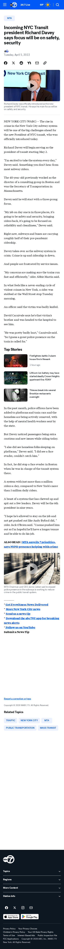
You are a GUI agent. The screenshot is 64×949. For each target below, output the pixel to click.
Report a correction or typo (17, 698)
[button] (4, 4)
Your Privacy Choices (27, 929)
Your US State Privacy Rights (40, 932)
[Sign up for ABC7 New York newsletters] (31, 907)
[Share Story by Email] (37, 63)
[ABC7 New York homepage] (13, 4)
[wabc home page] (8, 859)
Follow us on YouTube (20, 627)
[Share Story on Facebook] (6, 63)
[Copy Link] (45, 63)
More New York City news (23, 609)
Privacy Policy (9, 929)
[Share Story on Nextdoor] (29, 63)
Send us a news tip (18, 614)
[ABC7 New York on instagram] (22, 907)
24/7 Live (25, 4)
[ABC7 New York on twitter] (14, 907)
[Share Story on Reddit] (21, 63)
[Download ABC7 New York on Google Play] (30, 916)
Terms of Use (9, 935)
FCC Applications (11, 939)
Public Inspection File (47, 935)
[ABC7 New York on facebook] (6, 907)
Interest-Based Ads (26, 935)
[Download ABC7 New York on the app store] (11, 916)
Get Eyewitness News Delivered (26, 604)
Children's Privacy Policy (14, 932)
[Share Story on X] (13, 63)
